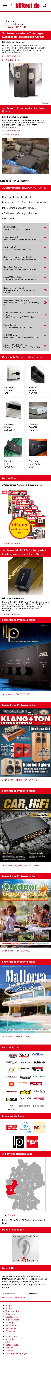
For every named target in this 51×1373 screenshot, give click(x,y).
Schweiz (12, 1215)
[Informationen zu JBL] (11, 1085)
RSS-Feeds (10, 1325)
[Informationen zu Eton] (23, 1069)
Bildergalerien (12, 1319)
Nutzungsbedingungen (16, 1353)
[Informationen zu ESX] (12, 1070)
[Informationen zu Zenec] (38, 1106)
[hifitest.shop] (32, 1147)
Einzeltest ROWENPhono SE (33, 427)
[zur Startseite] (28, 5)
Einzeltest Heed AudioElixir (34, 464)
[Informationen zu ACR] (12, 1056)
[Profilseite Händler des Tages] (25, 1249)
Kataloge (9, 1322)
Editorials (10, 1331)
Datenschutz (11, 1344)
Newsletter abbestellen (13, 1297)
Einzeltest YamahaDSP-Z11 (33, 390)
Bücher (9, 1308)
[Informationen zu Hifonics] (39, 1077)
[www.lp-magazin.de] (18, 1147)
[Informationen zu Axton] (37, 1055)
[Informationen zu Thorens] (39, 1099)
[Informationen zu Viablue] (12, 1108)
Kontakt (9, 1350)
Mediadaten (11, 1339)
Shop (7, 1305)
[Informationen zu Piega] (39, 1091)
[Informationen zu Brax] (11, 1063)
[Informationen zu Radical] (11, 1100)
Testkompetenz (12, 1311)
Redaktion (10, 1314)
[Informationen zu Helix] (25, 1078)
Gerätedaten (11, 1316)
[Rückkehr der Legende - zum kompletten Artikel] (25, 81)
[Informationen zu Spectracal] (25, 1099)
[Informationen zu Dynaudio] (25, 1062)
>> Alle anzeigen (10, 59)
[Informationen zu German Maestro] (37, 1069)
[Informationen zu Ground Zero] (11, 1077)
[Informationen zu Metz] (36, 1084)
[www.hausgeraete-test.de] (25, 1132)
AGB (7, 1342)
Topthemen (10, 1328)
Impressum (11, 1336)
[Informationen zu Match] (22, 1083)
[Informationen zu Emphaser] (39, 1063)
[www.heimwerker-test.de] (39, 1132)
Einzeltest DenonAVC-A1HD (9, 427)
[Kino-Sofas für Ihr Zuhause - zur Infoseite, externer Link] (25, 156)
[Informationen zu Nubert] (25, 1092)
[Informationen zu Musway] (11, 1091)
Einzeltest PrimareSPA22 (9, 390)
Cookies (9, 1347)
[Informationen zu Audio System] (24, 1056)
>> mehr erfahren (11, 543)
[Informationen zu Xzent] (24, 1106)
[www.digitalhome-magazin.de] (11, 1132)
